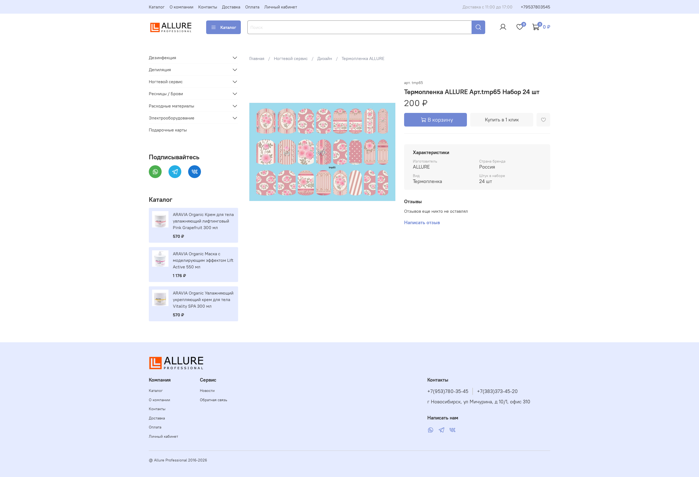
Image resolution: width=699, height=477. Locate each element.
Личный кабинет (280, 7)
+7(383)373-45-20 (497, 391)
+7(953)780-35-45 (447, 391)
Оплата (252, 7)
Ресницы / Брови (166, 93)
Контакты (207, 7)
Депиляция (160, 69)
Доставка (231, 7)
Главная (256, 58)
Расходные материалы (171, 106)
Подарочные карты (168, 130)
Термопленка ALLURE (363, 58)
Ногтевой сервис (291, 58)
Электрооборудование (171, 118)
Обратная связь (213, 399)
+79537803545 (535, 7)
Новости (207, 390)
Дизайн (324, 58)
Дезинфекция (162, 57)
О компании (181, 7)
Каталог (157, 7)
